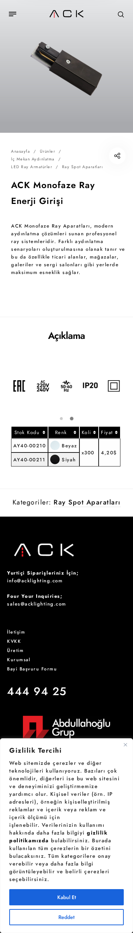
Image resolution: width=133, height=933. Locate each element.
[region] (66, 835)
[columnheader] (29, 432)
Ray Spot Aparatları (82, 167)
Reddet (66, 917)
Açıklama (66, 336)
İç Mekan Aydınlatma (33, 159)
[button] (61, 418)
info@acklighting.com (34, 580)
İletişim (16, 632)
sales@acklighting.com (36, 603)
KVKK (14, 641)
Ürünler (47, 151)
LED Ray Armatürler (31, 167)
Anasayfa (20, 151)
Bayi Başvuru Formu (32, 669)
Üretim (15, 650)
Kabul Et (66, 897)
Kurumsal (18, 659)
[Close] (125, 744)
